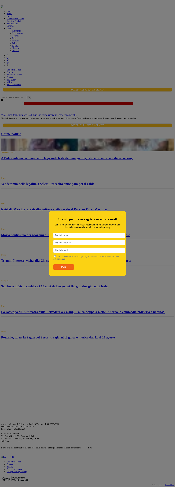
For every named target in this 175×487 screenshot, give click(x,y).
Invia (63, 267)
